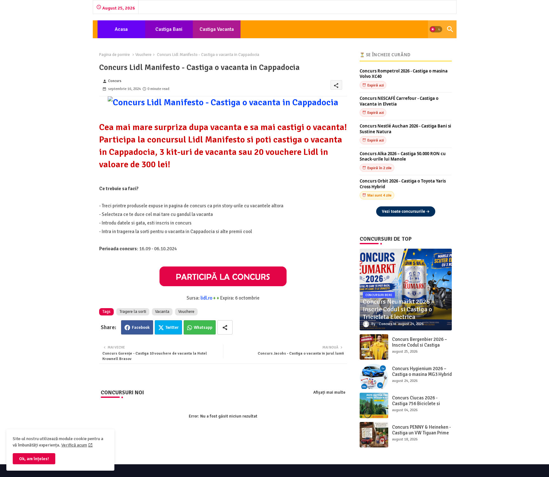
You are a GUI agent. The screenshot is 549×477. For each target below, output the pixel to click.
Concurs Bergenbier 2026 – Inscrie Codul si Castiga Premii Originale (419, 345)
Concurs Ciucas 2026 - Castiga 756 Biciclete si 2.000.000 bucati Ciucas (416, 403)
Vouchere (143, 54)
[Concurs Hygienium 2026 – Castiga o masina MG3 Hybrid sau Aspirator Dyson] (374, 376)
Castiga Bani (168, 29)
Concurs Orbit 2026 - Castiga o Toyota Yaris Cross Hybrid (403, 184)
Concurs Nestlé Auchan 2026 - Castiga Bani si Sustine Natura (405, 129)
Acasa (121, 29)
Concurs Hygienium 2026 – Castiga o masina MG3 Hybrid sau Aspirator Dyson (422, 374)
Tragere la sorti (132, 311)
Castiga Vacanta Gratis (217, 32)
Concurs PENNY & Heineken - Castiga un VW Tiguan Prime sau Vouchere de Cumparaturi (421, 435)
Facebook (141, 327)
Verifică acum (74, 445)
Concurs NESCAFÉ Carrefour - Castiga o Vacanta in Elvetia (399, 101)
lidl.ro (206, 298)
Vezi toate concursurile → (406, 211)
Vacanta (162, 311)
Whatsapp (203, 327)
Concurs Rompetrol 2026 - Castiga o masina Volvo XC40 (404, 74)
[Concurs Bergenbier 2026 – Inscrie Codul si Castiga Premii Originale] (374, 347)
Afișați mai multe (329, 392)
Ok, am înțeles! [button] (34, 458)
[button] (436, 29)
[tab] (121, 29)
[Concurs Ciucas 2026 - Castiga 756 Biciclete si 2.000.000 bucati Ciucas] (374, 405)
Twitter (172, 327)
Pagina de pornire (114, 54)
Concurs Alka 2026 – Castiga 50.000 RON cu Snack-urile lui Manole (403, 156)
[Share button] (225, 327)
